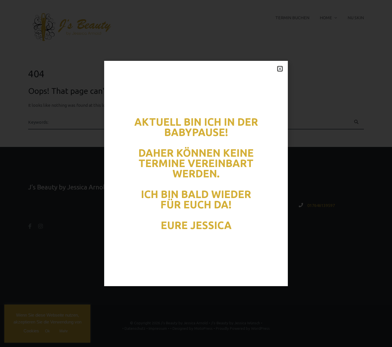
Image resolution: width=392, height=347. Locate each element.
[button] (280, 69)
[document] (196, 173)
